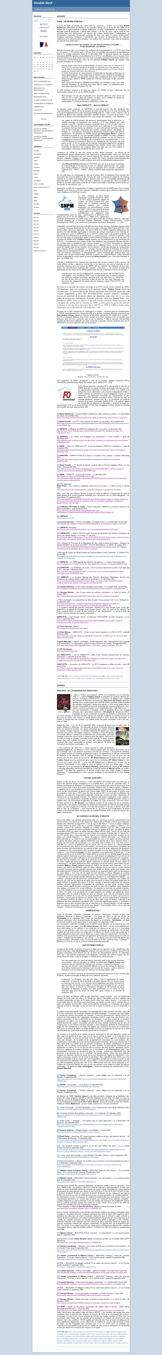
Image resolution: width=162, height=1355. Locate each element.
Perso (35, 190)
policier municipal (69, 1334)
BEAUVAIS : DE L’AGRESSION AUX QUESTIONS (77, 691)
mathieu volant (112, 1340)
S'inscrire (45, 24)
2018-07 (36, 247)
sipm (113, 678)
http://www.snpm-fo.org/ (65, 518)
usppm (88, 1336)
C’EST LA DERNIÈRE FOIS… (43, 81)
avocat (92, 1338)
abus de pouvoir (77, 1340)
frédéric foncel (90, 1334)
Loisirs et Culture (39, 184)
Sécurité (36, 204)
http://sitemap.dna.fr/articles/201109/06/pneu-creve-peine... (78, 1157)
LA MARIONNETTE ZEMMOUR (43, 103)
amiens (71, 1338)
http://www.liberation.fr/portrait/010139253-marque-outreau (78, 1132)
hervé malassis (102, 1340)
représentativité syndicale (103, 678)
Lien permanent (83, 676)
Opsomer (36, 129)
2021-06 (36, 221)
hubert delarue (107, 1338)
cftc (94, 678)
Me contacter (44, 36)
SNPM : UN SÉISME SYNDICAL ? (70, 21)
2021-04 (36, 227)
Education (37, 170)
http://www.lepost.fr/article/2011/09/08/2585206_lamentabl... (79, 1087)
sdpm (117, 678)
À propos (43, 119)
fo (70, 678)
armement (125, 1343)
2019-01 (36, 244)
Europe (36, 174)
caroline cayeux (84, 1338)
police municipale (86, 678)
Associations (37, 154)
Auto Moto (37, 157)
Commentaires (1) (95, 676)
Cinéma (36, 164)
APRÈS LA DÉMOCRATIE (41, 93)
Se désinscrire (44, 27)
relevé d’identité (68, 1343)
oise (103, 1334)
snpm (107, 676)
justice (76, 1338)
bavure (85, 1340)
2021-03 (36, 231)
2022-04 (36, 217)
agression (114, 1332)
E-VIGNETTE (38, 110)
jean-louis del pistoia (79, 1336)
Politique (36, 194)
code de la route (88, 1343)
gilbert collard (99, 1338)
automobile (65, 1338)
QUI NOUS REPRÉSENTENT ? (43, 113)
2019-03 (36, 241)
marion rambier (92, 1340)
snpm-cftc (113, 1334)
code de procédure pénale (102, 1343)
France (36, 177)
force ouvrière (76, 678)
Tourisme (36, 207)
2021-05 (36, 224)
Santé (35, 200)
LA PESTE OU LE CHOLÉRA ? (43, 84)
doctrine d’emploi (116, 1343)
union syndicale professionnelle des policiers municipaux (108, 1336)
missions (59, 1340)
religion (36, 197)
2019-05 (36, 237)
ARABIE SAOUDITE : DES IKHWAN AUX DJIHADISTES (43, 131)
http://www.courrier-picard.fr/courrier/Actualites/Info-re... (77, 1109)
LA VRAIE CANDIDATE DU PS (43, 100)
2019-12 (36, 234)
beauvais (99, 1334)
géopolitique (37, 180)
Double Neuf (43, 3)
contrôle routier (77, 1343)
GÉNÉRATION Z (39, 107)
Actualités (36, 150)
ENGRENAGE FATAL (40, 97)
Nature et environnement (41, 187)
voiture (59, 1338)
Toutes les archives (40, 251)
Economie (37, 167)
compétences (67, 1340)
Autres (36, 160)
